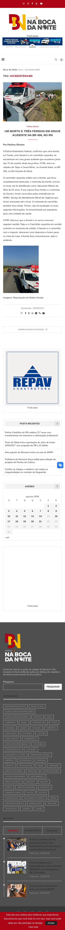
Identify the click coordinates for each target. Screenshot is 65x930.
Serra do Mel (35, 803)
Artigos (37, 717)
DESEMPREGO (30, 739)
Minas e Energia (12, 782)
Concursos (11, 733)
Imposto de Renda (14, 771)
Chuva (54, 722)
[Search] (56, 59)
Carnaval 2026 (39, 722)
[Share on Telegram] (36, 313)
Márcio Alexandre (26, 787)
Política (43, 793)
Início (20, 70)
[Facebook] (32, 3)
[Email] (41, 3)
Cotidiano (27, 733)
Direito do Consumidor (16, 744)
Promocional (11, 798)
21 (40, 521)
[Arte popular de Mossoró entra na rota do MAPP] (16, 890)
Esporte (9, 766)
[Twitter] (36, 3)
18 (16, 521)
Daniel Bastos (12, 739)
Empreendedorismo (40, 755)
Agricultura (37, 706)
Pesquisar (8, 681)
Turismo (26, 809)
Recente (13, 830)
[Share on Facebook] (25, 313)
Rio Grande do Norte (34, 798)
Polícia (30, 793)
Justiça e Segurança (15, 776)
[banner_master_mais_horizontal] (32, 38)
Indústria (32, 771)
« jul (7, 537)
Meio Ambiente (37, 776)
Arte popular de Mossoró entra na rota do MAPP (29, 452)
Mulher (44, 782)
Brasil (24, 722)
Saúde (53, 798)
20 (32, 521)
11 (17, 516)
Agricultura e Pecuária (16, 717)
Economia (38, 744)
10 (9, 516)
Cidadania (10, 728)
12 (24, 516)
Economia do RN (13, 749)
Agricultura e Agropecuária (19, 712)
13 (32, 516)
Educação (31, 749)
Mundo (8, 787)
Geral (41, 766)
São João (51, 803)
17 (9, 521)
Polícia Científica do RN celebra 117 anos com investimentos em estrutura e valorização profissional (45, 844)
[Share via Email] (43, 313)
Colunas (36, 728)
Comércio (51, 728)
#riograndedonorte (15, 706)
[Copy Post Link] (40, 313)
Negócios (45, 787)
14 (40, 516)
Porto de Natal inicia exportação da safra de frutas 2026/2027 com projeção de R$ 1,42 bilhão (45, 867)
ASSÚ (49, 717)
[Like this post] (22, 313)
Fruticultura (25, 766)
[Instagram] (28, 3)
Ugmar (39, 809)
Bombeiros (10, 722)
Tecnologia (11, 809)
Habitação (54, 766)
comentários (32, 830)
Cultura (41, 733)
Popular (52, 830)
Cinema (23, 728)
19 (24, 521)
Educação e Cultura (15, 755)
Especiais (41, 760)
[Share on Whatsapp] (32, 313)
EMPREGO (9, 760)
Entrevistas (25, 760)
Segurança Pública (14, 803)
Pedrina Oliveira (13, 793)
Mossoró (30, 782)
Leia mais (33, 927)
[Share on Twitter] (29, 313)
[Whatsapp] (24, 3)
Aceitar (51, 923)
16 (56, 516)
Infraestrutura (51, 771)
